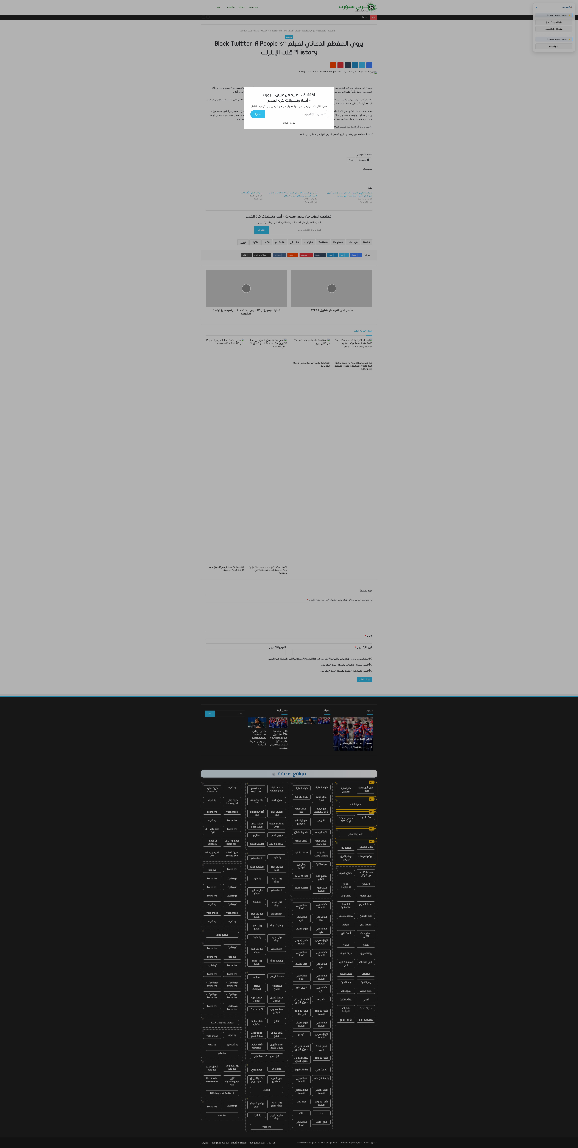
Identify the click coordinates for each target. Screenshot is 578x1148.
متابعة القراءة (289, 122)
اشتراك (257, 114)
